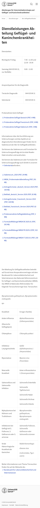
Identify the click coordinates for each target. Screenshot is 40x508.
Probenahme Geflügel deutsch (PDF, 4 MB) (19, 117)
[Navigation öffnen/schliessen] (36, 4)
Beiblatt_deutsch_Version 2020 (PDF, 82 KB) (20, 194)
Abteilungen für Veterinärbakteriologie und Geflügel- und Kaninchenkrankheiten (18, 11)
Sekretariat (8, 165)
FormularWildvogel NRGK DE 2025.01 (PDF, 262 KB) (20, 223)
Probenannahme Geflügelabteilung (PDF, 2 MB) (20, 215)
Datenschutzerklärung (21, 505)
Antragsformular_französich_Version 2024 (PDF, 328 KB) (20, 200)
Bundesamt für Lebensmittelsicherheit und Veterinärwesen (20, 471)
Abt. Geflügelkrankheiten (29, 19)
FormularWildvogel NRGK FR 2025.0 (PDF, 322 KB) (21, 231)
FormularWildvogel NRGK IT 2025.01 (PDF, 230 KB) (21, 239)
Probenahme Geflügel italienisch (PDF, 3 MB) (20, 127)
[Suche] (31, 4)
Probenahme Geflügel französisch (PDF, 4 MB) (21, 122)
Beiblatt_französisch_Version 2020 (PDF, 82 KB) (20, 208)
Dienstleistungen (13, 19)
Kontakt (11, 505)
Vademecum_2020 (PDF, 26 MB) (15, 175)
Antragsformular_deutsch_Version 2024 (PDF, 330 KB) (21, 188)
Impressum (5, 505)
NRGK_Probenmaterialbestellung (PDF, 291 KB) (20, 181)
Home (3, 19)
